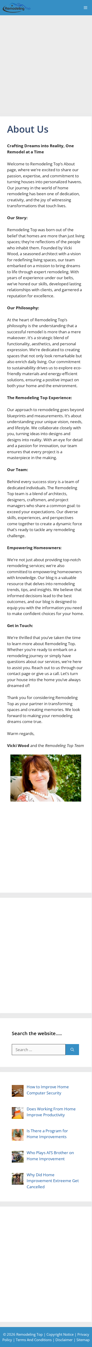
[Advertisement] (46, 63)
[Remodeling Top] (16, 7)
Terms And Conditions (34, 1339)
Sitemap (83, 1339)
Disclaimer (64, 1339)
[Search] (72, 1049)
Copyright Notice (60, 1334)
